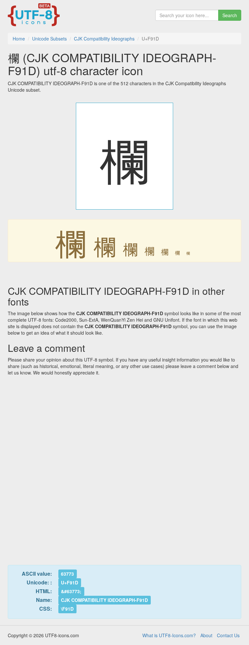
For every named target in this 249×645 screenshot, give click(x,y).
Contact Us (228, 635)
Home (19, 38)
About (206, 635)
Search (229, 15)
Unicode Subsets (49, 38)
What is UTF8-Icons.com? (169, 635)
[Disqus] (124, 466)
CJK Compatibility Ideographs (104, 38)
